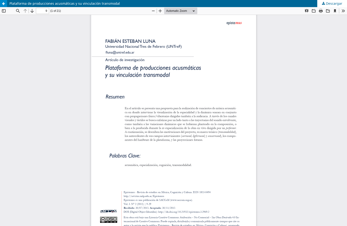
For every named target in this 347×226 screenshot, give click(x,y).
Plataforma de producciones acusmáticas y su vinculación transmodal (64, 3)
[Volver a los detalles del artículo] (3, 3)
